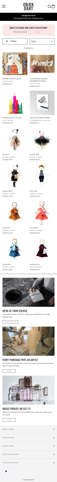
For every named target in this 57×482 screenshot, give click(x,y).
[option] (28, 16)
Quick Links (8, 446)
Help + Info (8, 429)
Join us (9, 370)
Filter (13, 41)
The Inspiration (10, 462)
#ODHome (9, 419)
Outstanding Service (10, 321)
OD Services (8, 437)
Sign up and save (10, 454)
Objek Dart (28, 6)
